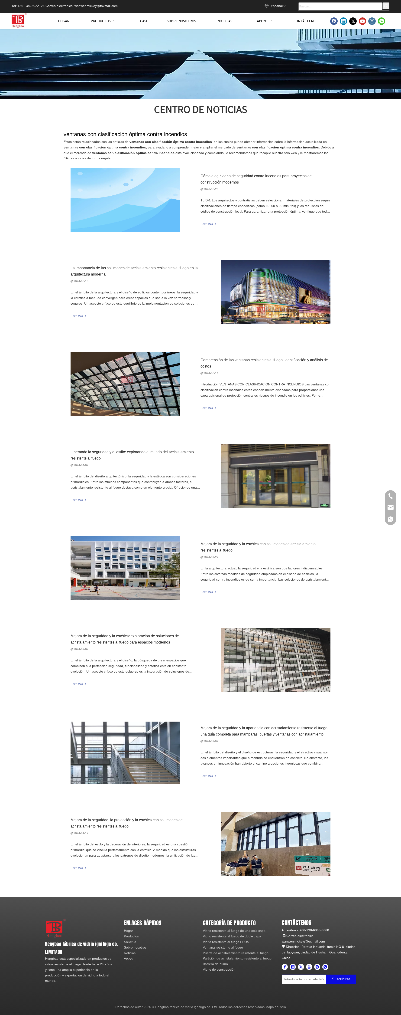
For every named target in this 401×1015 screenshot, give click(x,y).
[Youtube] (362, 21)
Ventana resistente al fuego (223, 947)
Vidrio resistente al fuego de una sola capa (234, 931)
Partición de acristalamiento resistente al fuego (237, 958)
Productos (131, 936)
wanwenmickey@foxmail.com (96, 6)
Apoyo (128, 958)
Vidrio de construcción (219, 969)
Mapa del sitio (275, 1007)
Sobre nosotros (135, 947)
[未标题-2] (56, 928)
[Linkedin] (343, 21)
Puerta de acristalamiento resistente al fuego (235, 953)
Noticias (130, 953)
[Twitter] (353, 21)
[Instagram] (372, 21)
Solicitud (130, 942)
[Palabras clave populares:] (385, 5)
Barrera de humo (215, 964)
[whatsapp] (381, 21)
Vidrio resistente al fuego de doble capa (232, 936)
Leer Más (206, 224)
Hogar (128, 931)
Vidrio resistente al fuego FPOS (226, 942)
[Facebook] (334, 21)
